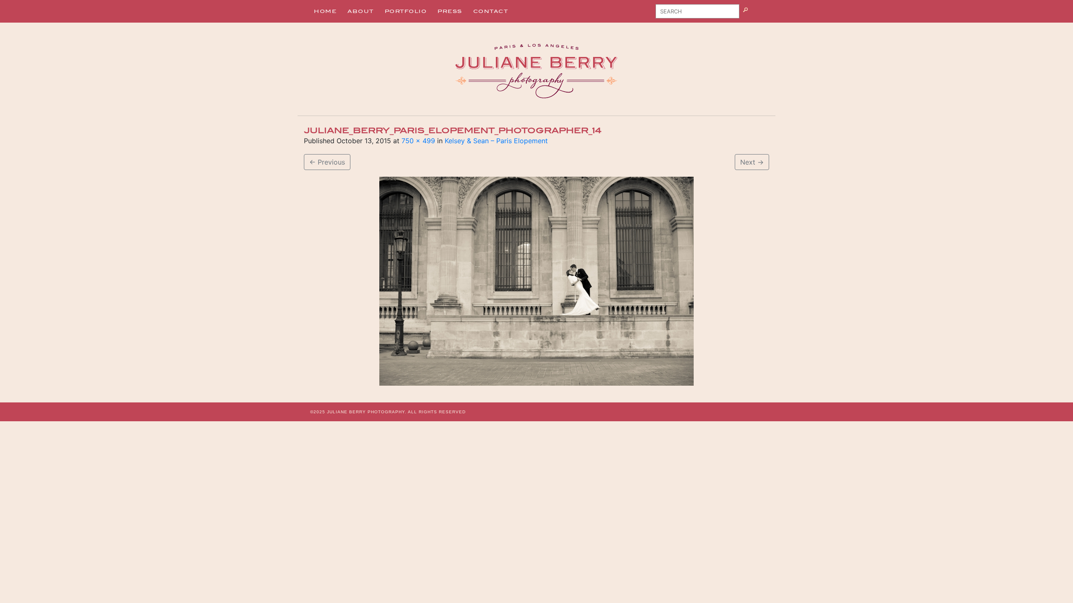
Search (756, 14)
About (360, 11)
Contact (490, 11)
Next (752, 162)
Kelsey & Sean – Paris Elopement (496, 141)
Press (450, 11)
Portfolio (406, 11)
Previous (327, 162)
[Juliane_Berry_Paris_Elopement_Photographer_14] (536, 281)
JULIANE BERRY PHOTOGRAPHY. (367, 412)
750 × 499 (418, 141)
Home (325, 11)
